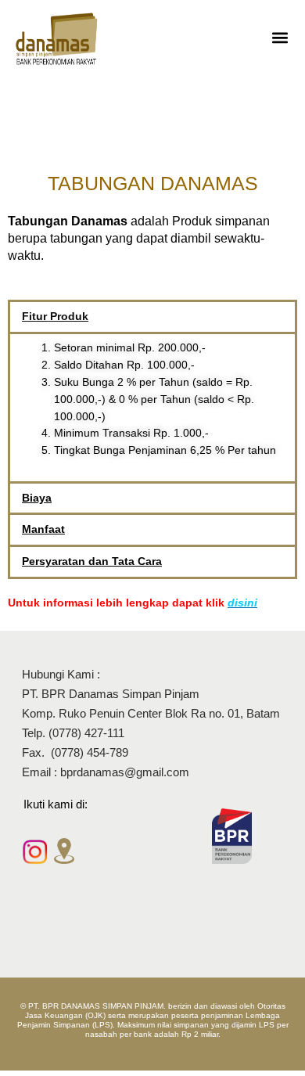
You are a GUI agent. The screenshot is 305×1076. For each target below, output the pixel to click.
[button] (279, 37)
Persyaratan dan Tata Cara (92, 561)
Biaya (37, 498)
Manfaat (43, 529)
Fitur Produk (55, 316)
